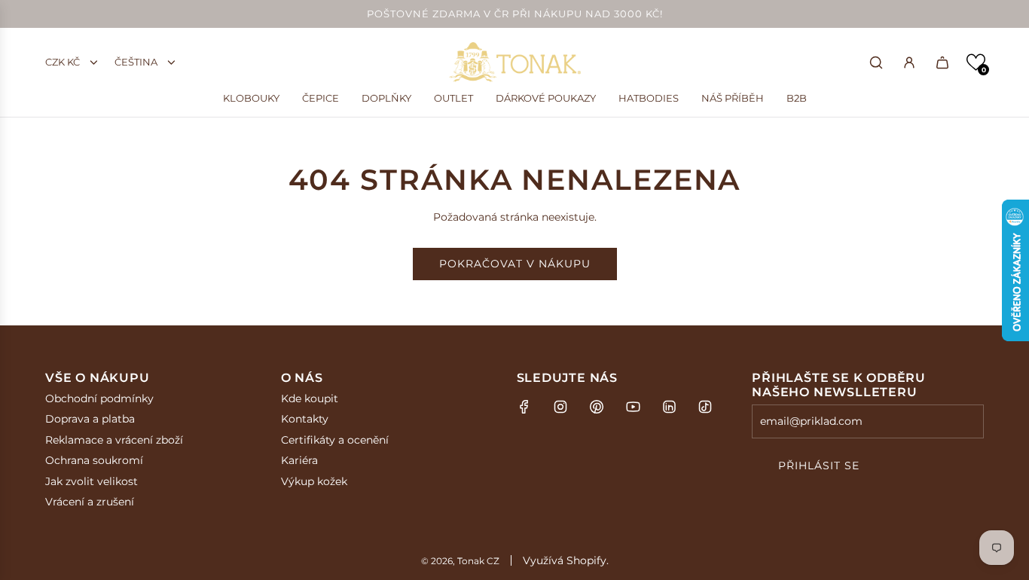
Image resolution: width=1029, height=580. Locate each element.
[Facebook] (524, 406)
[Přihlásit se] (909, 62)
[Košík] (942, 62)
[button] (975, 62)
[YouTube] (632, 406)
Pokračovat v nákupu (515, 263)
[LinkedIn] (668, 406)
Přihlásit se (819, 465)
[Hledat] (876, 62)
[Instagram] (560, 406)
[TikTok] (705, 406)
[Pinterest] (596, 406)
